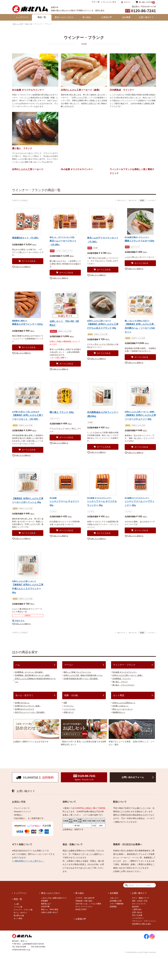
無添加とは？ (46, 904)
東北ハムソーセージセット (122, 709)
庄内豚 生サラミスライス (24, 709)
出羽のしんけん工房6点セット (123, 703)
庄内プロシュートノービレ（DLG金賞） (30, 712)
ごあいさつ (114, 898)
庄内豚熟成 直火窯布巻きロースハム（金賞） (33, 675)
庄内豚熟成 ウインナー (121, 679)
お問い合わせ (137, 912)
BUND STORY (81, 909)
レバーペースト (69, 709)
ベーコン (68, 665)
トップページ (22, 17)
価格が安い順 (121, 200)
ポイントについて (139, 904)
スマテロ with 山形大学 (84, 898)
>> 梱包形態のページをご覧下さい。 (28, 861)
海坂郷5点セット (118, 712)
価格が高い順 (132, 200)
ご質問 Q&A (136, 909)
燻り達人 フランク (120, 682)
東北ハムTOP (18, 24)
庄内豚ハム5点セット (120, 706)
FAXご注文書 (137, 915)
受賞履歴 (44, 901)
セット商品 (118, 695)
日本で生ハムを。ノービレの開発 (88, 904)
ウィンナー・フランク (124, 665)
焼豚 (65, 703)
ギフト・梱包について (140, 898)
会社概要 (126, 17)
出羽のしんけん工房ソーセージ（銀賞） (127, 675)
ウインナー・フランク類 (23, 910)
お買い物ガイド (146, 17)
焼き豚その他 (19, 915)
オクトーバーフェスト (84, 907)
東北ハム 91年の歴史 (49, 909)
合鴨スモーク (69, 712)
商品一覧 (42, 17)
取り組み (87, 17)
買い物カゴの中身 (146, 2)
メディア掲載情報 (116, 904)
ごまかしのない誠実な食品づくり (54, 898)
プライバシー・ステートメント (144, 921)
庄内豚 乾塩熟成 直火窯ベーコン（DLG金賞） (81, 679)
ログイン (127, 2)
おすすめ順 (151, 200)
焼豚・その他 (71, 695)
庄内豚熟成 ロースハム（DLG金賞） (29, 672)
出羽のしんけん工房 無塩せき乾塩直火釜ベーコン (83, 675)
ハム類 (16, 904)
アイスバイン (69, 706)
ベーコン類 (18, 907)
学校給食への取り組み (84, 901)
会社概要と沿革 (116, 901)
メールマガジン (138, 918)
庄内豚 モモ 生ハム (22, 703)
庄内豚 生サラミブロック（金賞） (28, 706)
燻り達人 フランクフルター (123, 685)
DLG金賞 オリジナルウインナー (124, 672)
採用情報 (113, 907)
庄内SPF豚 (45, 907)
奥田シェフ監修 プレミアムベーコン (77, 672)
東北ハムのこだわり (64, 17)
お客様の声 (106, 17)
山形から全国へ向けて (49, 912)
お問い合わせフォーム (133, 777)
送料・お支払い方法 (139, 901)
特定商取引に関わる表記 (141, 924)
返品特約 (135, 907)
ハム (17, 665)
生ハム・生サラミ (24, 695)
